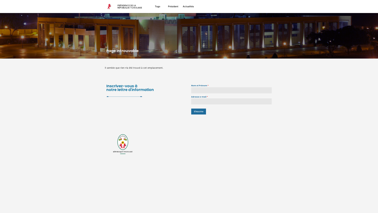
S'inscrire (198, 111)
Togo (157, 6)
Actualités (188, 6)
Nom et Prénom (199, 85)
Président (173, 6)
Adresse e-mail (199, 97)
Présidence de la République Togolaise (130, 6)
